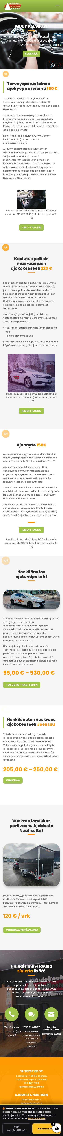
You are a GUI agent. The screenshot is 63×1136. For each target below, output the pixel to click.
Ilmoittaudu (31, 227)
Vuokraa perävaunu (22, 930)
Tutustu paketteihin (22, 685)
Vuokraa (13, 780)
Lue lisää (31, 54)
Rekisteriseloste (36, 1118)
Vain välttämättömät (16, 1128)
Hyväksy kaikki (46, 1128)
